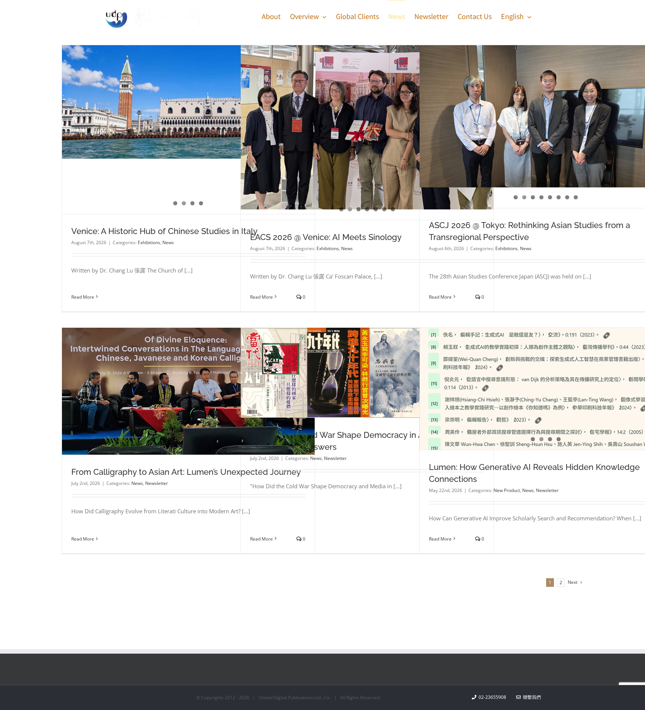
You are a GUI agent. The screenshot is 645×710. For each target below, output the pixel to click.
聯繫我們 (531, 697)
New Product (506, 490)
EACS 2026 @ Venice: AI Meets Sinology (326, 237)
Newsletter (156, 483)
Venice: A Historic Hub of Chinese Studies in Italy (164, 231)
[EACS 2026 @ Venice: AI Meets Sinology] (367, 127)
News (168, 242)
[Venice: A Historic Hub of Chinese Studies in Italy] (188, 102)
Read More (82, 297)
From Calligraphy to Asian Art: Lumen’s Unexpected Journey (186, 472)
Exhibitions (149, 242)
